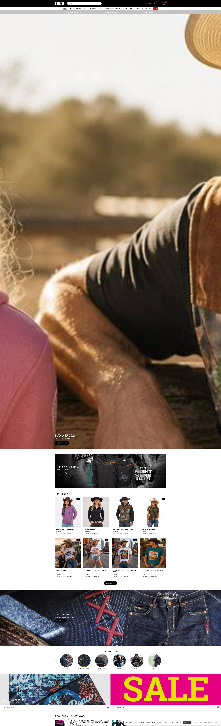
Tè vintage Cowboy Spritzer (152, 570)
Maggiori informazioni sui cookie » (209, 722)
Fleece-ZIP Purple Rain (65, 529)
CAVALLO (118, 9)
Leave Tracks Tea (148, 529)
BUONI (148, 9)
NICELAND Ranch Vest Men (123, 529)
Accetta (186, 722)
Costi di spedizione (67, 533)
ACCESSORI (139, 9)
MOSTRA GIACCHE (82, 9)
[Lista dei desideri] (158, 3)
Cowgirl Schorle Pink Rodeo (95, 570)
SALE (155, 9)
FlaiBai (93, 9)
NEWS (72, 9)
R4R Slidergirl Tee (63, 570)
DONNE (100, 9)
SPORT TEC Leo (90, 529)
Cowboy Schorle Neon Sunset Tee (124, 571)
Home (65, 9)
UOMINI (109, 9)
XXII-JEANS (128, 9)
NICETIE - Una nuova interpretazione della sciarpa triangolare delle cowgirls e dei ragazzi (89, 722)
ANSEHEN (109, 583)
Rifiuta (195, 722)
